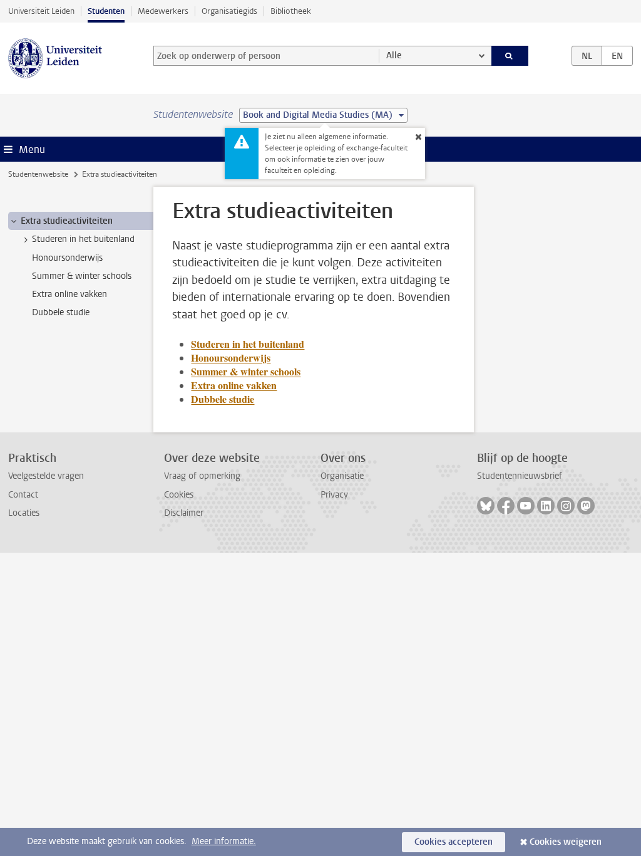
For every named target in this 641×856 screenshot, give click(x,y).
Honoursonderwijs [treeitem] (67, 258)
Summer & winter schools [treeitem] (81, 276)
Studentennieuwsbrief (519, 476)
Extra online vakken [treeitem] (69, 294)
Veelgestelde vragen (46, 476)
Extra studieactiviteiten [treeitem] (67, 221)
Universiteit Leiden (41, 11)
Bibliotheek (290, 11)
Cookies (178, 495)
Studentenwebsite (38, 174)
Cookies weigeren (566, 842)
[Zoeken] (510, 56)
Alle (394, 55)
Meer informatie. (224, 841)
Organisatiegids (229, 11)
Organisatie (342, 476)
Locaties (23, 513)
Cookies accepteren (453, 842)
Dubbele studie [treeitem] (61, 312)
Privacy (334, 495)
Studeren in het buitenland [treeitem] (83, 239)
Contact (23, 495)
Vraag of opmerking (202, 476)
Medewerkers (163, 11)
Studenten (106, 11)
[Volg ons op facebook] (506, 505)
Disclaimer (183, 513)
